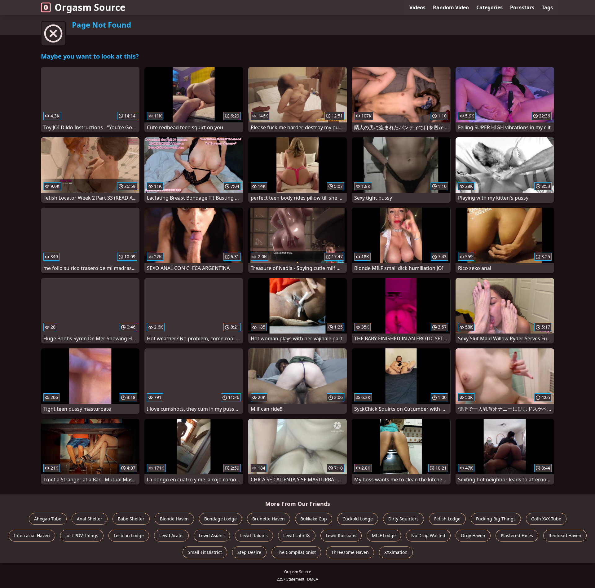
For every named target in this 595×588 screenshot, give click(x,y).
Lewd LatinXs (296, 535)
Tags (547, 7)
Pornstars (522, 7)
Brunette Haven (268, 519)
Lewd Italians (254, 535)
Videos (417, 7)
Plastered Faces (517, 535)
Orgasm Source (90, 7)
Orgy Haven (473, 535)
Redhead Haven (565, 535)
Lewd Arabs (171, 535)
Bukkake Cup (313, 519)
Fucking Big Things (496, 519)
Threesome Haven (350, 552)
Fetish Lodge (447, 519)
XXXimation (396, 552)
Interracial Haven (32, 535)
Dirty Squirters (403, 519)
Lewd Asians (212, 535)
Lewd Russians (341, 535)
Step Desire (249, 552)
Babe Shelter (131, 519)
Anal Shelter (89, 519)
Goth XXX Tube (546, 519)
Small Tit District (205, 552)
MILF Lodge (384, 535)
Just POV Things (81, 535)
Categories (489, 7)
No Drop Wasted (428, 535)
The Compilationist (296, 552)
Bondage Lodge (220, 519)
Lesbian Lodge (129, 535)
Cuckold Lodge (357, 519)
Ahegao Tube (47, 519)
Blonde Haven (174, 519)
